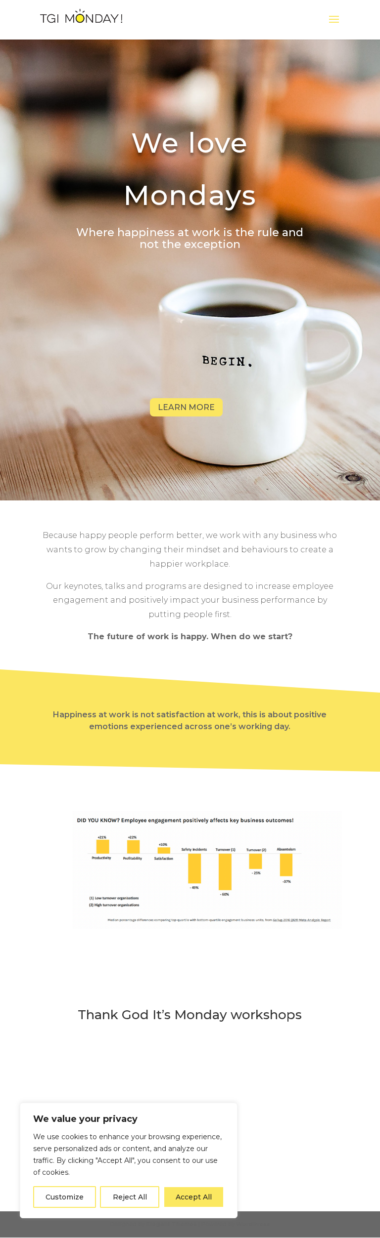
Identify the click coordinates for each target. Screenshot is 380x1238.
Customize (65, 1197)
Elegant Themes (171, 1224)
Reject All (130, 1197)
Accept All (194, 1197)
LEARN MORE (186, 407)
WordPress (253, 1224)
